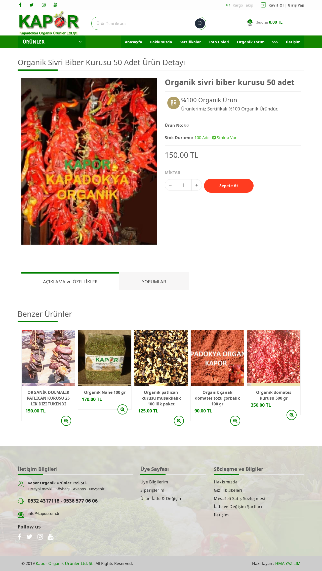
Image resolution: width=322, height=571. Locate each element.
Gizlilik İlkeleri (228, 490)
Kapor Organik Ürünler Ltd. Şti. (65, 563)
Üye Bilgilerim (154, 482)
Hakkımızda (161, 41)
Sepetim (269, 22)
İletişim (293, 41)
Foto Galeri (219, 41)
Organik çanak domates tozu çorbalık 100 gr (217, 398)
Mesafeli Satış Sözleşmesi (239, 498)
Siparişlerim (152, 490)
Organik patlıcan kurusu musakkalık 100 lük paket (161, 398)
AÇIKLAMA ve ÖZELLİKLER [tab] (70, 282)
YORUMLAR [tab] (154, 282)
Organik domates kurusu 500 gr (273, 395)
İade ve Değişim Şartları (238, 506)
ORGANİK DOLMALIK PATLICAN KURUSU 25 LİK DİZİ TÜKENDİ (48, 398)
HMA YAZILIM (288, 563)
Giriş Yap (296, 5)
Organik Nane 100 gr (105, 392)
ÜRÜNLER (34, 42)
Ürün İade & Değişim (161, 498)
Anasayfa (133, 41)
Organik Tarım (251, 41)
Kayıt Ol (276, 5)
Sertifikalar (190, 41)
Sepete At (228, 185)
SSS (275, 41)
